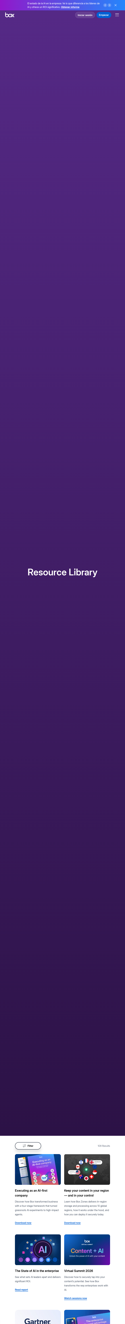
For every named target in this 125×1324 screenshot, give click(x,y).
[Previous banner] (105, 5)
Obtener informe (70, 7)
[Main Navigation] (117, 15)
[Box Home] (9, 14)
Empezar (104, 14)
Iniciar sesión (85, 15)
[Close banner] (115, 5)
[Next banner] (109, 5)
